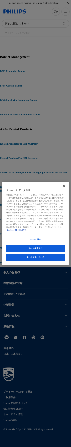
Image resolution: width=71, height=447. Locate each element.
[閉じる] (64, 186)
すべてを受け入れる (35, 257)
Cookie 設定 (35, 239)
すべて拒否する (36, 248)
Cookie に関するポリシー (18, 230)
